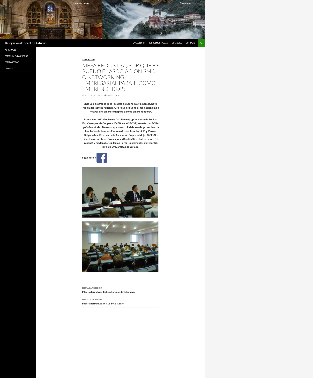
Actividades (89, 60)
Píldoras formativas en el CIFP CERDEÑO (103, 301)
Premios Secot (12, 62)
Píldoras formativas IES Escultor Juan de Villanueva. (108, 290)
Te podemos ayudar (158, 43)
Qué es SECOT (139, 43)
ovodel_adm (113, 95)
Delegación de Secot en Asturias (25, 43)
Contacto (190, 43)
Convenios (10, 68)
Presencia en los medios (16, 56)
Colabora (177, 43)
